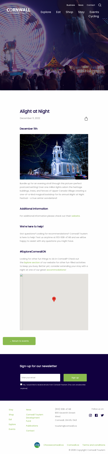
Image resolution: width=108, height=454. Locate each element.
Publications (32, 425)
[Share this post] (86, 119)
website (75, 215)
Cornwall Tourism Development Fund (34, 417)
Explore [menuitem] (46, 12)
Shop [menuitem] (69, 12)
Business (71, 5)
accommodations (56, 269)
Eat (10, 419)
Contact (91, 5)
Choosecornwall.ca (54, 444)
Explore (12, 424)
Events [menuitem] (94, 12)
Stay (11, 409)
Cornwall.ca (73, 444)
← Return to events (19, 341)
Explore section (32, 262)
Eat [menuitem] (58, 12)
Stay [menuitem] (81, 12)
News (80, 5)
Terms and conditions (93, 444)
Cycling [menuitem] (93, 16)
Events (12, 429)
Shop (11, 414)
